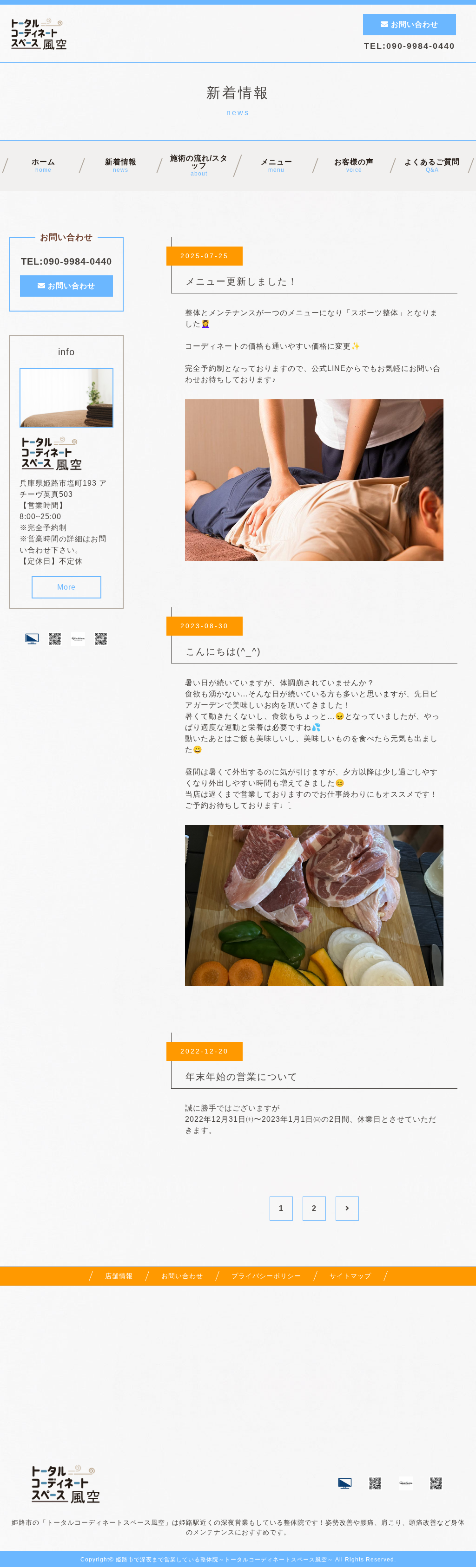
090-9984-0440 (420, 46)
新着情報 (121, 165)
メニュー (276, 165)
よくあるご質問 (432, 165)
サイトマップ (350, 1276)
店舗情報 (119, 1276)
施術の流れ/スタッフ (198, 166)
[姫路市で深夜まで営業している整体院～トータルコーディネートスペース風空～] (52, 465)
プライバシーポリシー (266, 1276)
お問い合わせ (413, 24)
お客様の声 (354, 165)
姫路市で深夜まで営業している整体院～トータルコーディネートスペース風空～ (224, 1559)
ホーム (43, 165)
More (66, 587)
